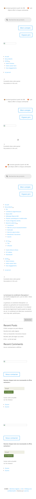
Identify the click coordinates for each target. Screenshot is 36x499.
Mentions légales (14, 489)
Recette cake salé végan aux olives (14, 336)
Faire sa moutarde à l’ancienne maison (15, 334)
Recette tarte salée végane (11, 331)
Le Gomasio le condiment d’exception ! (16, 295)
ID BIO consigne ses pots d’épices (13, 328)
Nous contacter (12, 374)
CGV (22, 489)
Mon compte (25, 28)
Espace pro (26, 35)
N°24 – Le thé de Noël (10, 339)
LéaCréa (26, 491)
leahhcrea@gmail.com (12, 297)
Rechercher (28, 320)
